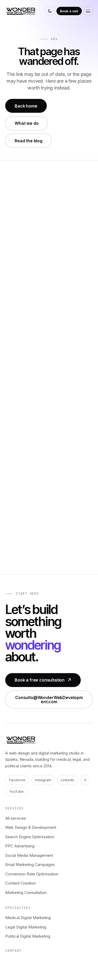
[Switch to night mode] (50, 11)
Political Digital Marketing (27, 936)
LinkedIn (67, 780)
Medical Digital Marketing (28, 917)
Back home (26, 106)
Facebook (17, 780)
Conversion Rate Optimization (31, 873)
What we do (26, 123)
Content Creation (20, 883)
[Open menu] (88, 11)
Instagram (43, 780)
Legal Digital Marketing (25, 927)
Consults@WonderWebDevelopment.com (49, 699)
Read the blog (28, 140)
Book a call (69, 11)
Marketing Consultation (26, 892)
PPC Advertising (19, 845)
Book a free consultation (40, 680)
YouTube (16, 791)
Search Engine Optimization (29, 836)
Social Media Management (29, 855)
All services (15, 818)
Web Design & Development (30, 827)
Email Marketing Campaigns (30, 864)
